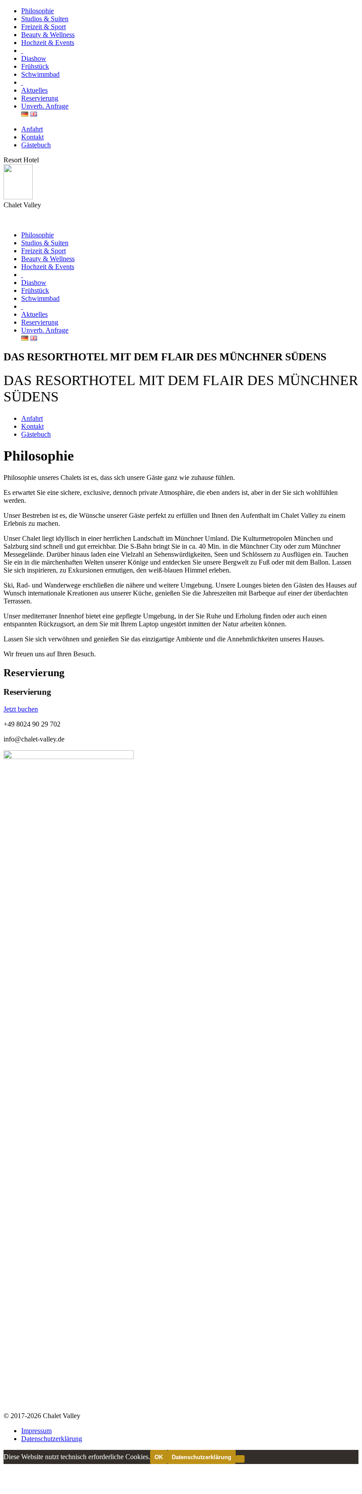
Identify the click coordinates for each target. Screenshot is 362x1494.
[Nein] (240, 1459)
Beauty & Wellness (48, 34)
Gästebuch (36, 145)
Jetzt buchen (21, 709)
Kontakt (32, 137)
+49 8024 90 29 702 (32, 724)
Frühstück (35, 66)
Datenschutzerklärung (51, 1438)
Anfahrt (32, 129)
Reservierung (39, 98)
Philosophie (37, 11)
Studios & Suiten (44, 18)
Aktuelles (34, 90)
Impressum (36, 1430)
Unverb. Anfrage (44, 106)
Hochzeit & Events (47, 42)
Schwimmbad (40, 74)
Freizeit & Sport (43, 26)
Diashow (33, 58)
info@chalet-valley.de (34, 739)
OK (159, 1457)
